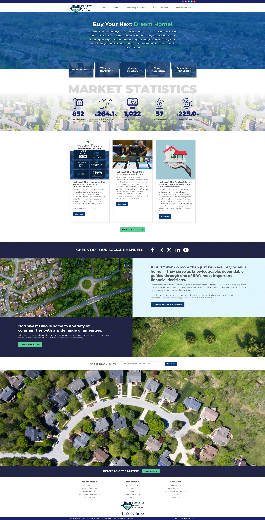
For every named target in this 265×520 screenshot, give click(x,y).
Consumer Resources (183, 8)
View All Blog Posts (132, 230)
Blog (132, 491)
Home (104, 8)
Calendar (132, 497)
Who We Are (175, 486)
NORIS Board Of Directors (175, 491)
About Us (115, 8)
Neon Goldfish (190, 518)
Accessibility (130, 518)
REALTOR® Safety (89, 497)
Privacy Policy (120, 518)
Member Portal (89, 486)
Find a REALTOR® (102, 364)
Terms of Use (111, 518)
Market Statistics (132, 89)
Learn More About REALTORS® (167, 304)
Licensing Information (89, 491)
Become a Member (89, 489)
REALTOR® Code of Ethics (89, 494)
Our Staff (175, 494)
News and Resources (160, 8)
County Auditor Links (132, 494)
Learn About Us (151, 471)
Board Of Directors (175, 489)
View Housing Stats (30, 344)
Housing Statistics (132, 486)
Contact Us (175, 497)
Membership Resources (135, 8)
